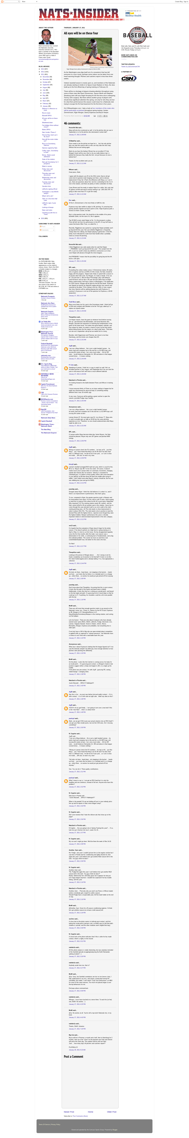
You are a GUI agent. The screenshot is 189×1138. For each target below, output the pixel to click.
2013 (43, 69)
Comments (45, 230)
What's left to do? (47, 196)
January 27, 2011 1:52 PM (77, 787)
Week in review (47, 166)
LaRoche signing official (49, 189)
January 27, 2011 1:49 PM (77, 712)
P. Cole (71, 365)
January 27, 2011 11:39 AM (77, 311)
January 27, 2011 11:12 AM (77, 163)
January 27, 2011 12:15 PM (77, 483)
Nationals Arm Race (47, 303)
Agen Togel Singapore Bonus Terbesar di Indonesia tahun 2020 (49, 315)
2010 (43, 218)
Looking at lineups (48, 207)
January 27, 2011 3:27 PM (77, 968)
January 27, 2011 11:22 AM (77, 194)
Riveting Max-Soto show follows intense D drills (48, 358)
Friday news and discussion (47, 169)
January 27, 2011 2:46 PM (77, 928)
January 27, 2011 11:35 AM (77, 261)
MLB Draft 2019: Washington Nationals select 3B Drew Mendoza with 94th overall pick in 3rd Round (49, 348)
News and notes (47, 210)
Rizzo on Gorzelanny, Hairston (49, 144)
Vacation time (46, 186)
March (45, 101)
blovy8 (71, 464)
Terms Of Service (44, 1124)
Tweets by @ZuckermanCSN (130, 66)
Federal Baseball (46, 343)
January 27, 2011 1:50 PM (77, 727)
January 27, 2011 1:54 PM (77, 806)
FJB (42, 392)
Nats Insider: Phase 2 (49, 132)
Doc (70, 200)
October (45, 82)
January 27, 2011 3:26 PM (77, 956)
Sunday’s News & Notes (48, 298)
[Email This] (98, 116)
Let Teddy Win (46, 321)
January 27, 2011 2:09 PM (77, 861)
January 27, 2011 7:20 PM (77, 1029)
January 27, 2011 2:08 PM (77, 844)
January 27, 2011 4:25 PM (77, 1004)
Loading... (124, 59)
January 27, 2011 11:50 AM (77, 401)
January (45, 106)
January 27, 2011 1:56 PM (77, 819)
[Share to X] (102, 116)
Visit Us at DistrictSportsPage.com (48, 378)
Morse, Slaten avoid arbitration (48, 155)
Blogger (115, 1130)
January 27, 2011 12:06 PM (77, 441)
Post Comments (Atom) (80, 1116)
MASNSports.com (47, 399)
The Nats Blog (46, 429)
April (44, 98)
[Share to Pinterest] (107, 116)
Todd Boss (72, 302)
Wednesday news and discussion (49, 178)
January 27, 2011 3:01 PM (77, 941)
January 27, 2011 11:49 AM (77, 374)
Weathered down (47, 122)
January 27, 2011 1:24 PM (77, 638)
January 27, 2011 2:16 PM (77, 882)
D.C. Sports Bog (46, 364)
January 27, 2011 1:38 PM (77, 674)
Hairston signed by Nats (49, 148)
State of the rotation (48, 159)
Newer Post (69, 1112)
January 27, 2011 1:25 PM (77, 653)
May (44, 95)
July (44, 90)
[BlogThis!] (100, 116)
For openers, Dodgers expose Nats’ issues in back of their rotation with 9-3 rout (49, 336)
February (46, 103)
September (46, 85)
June (44, 93)
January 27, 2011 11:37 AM (77, 295)
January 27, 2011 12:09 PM (77, 458)
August (45, 87)
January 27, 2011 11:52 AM (77, 426)
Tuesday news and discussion (48, 182)
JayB (70, 346)
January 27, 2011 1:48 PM (77, 699)
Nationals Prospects (48, 296)
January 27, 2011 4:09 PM (77, 991)
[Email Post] (94, 116)
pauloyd (71, 718)
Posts (43, 226)
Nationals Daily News (48, 418)
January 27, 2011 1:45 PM (77, 685)
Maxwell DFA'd (46, 115)
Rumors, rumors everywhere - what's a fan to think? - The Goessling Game (49, 402)
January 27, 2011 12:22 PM (77, 519)
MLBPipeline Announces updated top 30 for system (48, 305)
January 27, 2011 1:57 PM (77, 832)
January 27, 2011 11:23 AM (77, 238)
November (46, 79)
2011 (43, 74)
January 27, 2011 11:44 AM (77, 359)
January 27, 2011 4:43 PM (77, 1017)
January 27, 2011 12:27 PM (77, 546)
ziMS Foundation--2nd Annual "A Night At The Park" (49, 412)
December (46, 77)
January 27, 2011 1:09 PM (77, 578)
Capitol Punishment (47, 384)
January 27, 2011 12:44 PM (77, 563)
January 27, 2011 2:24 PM (77, 913)
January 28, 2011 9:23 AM (77, 1050)
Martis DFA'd (46, 129)
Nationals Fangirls (47, 311)
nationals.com (46, 355)
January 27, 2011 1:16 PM (77, 599)
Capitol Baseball (46, 421)
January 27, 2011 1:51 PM (77, 771)
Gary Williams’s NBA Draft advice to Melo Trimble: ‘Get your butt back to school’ (49, 367)
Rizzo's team (46, 113)
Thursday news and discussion (48, 174)
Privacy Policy (55, 1124)
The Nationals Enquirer (49, 433)
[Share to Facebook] (104, 116)
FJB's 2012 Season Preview (49, 394)
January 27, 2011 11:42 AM (77, 340)
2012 (43, 72)
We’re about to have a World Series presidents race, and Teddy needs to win (49, 325)
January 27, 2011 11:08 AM (77, 135)
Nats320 (43, 409)
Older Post (111, 1112)
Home (90, 1112)
